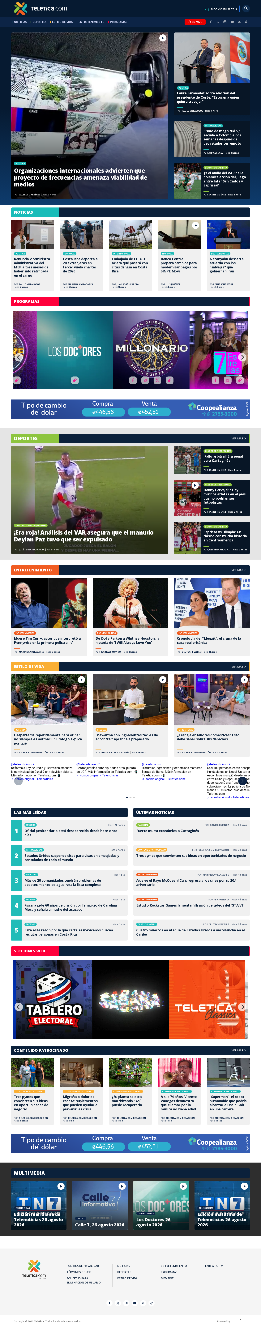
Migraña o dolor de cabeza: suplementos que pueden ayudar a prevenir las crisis (81, 1091)
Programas (118, 22)
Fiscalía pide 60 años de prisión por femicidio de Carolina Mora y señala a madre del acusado (69, 905)
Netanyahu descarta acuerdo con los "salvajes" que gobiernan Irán (228, 255)
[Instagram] (225, 22)
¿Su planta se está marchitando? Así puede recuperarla (130, 1091)
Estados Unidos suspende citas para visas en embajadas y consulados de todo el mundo (69, 855)
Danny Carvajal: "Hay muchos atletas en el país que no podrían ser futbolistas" (212, 498)
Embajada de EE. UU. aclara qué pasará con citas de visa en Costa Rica (130, 255)
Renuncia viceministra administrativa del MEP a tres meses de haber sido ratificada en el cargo (32, 255)
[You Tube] (232, 22)
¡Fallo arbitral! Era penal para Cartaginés (212, 460)
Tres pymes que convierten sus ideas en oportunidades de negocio (191, 855)
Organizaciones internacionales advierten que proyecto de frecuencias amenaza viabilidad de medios (89, 115)
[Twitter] (217, 22)
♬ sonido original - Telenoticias (32, 779)
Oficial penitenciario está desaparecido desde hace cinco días (69, 830)
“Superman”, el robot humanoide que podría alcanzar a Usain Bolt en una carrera (228, 1091)
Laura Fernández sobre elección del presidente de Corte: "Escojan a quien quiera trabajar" (212, 73)
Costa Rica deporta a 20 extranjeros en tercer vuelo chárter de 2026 (81, 255)
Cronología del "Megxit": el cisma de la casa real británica (212, 617)
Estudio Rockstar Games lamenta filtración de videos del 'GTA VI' (191, 905)
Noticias (20, 22)
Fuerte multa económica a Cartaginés (191, 830)
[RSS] (239, 22)
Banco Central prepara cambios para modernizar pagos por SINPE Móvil (179, 255)
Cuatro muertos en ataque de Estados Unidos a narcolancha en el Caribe (191, 930)
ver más (237, 438)
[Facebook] (210, 22)
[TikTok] (246, 23)
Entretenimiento (92, 22)
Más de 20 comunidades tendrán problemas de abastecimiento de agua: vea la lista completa (69, 880)
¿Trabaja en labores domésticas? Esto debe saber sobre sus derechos (212, 715)
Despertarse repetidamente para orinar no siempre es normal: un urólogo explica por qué (49, 715)
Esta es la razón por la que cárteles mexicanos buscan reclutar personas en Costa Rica (69, 930)
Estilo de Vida (62, 22)
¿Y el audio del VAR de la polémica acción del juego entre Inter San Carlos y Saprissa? (212, 181)
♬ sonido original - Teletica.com (163, 779)
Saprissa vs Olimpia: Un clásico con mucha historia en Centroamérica (212, 538)
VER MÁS (237, 570)
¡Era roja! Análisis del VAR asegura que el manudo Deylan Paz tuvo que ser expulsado (89, 500)
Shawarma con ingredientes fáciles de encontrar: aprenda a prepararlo (131, 715)
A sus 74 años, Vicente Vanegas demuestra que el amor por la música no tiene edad (179, 1091)
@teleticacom (151, 764)
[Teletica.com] (40, 8)
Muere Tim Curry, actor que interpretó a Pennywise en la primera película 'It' (49, 617)
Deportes (39, 22)
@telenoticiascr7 (22, 764)
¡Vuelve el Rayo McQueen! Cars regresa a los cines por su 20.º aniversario (191, 880)
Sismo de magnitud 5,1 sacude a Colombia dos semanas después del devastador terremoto (212, 139)
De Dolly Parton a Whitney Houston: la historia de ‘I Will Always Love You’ (131, 617)
